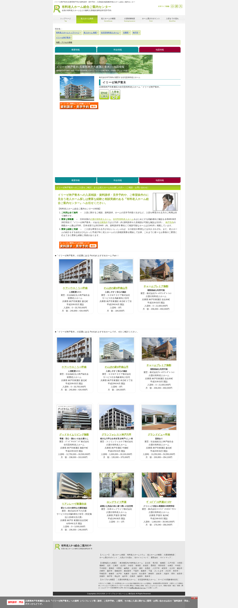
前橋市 (111, 574)
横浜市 (179, 568)
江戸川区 (171, 563)
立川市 (172, 568)
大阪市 (166, 574)
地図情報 (160, 49)
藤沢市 (109, 571)
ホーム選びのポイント (108, 557)
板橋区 (163, 563)
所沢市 (175, 571)
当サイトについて (141, 557)
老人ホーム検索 (118, 555)
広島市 (132, 576)
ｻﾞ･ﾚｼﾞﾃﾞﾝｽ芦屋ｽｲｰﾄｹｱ (159, 502)
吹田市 (179, 574)
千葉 (150, 571)
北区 (109, 565)
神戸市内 (169, 222)
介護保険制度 (169, 555)
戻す (176, 6)
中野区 (119, 568)
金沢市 (125, 576)
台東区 (170, 565)
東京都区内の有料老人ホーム (131, 563)
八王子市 (156, 568)
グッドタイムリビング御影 (74, 434)
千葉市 (136, 571)
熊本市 (147, 576)
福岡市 (140, 576)
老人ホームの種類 (154, 555)
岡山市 (117, 576)
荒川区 (155, 563)
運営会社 (154, 557)
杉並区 (145, 565)
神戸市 (109, 576)
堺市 (173, 574)
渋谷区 (130, 565)
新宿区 (138, 565)
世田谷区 (161, 565)
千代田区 (103, 568)
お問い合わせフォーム (137, 588)
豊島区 (111, 568)
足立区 (147, 563)
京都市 (102, 576)
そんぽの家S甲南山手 (116, 288)
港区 (141, 568)
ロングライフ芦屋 (116, 502)
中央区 (178, 565)
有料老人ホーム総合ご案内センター (86, 8)
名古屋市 (142, 574)
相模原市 (118, 571)
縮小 (172, 6)
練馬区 (126, 568)
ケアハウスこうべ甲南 (75, 288)
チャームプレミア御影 (156, 286)
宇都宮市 (103, 574)
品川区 (123, 565)
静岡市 (151, 574)
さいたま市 (158, 571)
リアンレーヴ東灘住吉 (74, 503)
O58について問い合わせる (78, 245)
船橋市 (143, 571)
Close (194, 598)
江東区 (115, 565)
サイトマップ (165, 557)
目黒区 (147, 568)
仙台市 (134, 574)
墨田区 (153, 565)
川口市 (168, 571)
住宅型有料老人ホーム (123, 219)
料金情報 (118, 49)
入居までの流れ (126, 557)
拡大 (180, 6)
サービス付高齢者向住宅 (168, 580)
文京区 (134, 568)
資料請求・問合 (15, 602)
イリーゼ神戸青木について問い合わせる (79, 105)
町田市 (164, 568)
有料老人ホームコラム (136, 555)
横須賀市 (127, 571)
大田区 (179, 563)
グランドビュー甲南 (159, 434)
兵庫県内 (103, 222)
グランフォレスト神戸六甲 (116, 434)
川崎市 (102, 571)
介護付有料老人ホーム (100, 219)
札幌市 (126, 574)
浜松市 (158, 574)
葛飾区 (102, 565)
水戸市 (119, 574)
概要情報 (75, 49)
